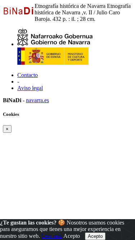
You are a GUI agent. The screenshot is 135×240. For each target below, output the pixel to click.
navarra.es (37, 100)
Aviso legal (30, 88)
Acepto (71, 236)
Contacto (27, 75)
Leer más (51, 236)
